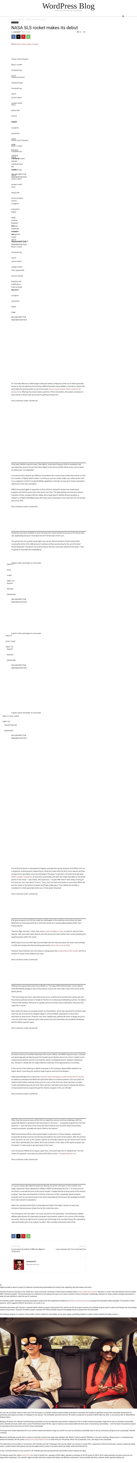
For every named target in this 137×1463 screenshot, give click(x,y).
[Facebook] (13, 37)
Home (13, 19)
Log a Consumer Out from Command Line (71, 1249)
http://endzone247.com (32, 1264)
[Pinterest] (23, 37)
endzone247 (16, 32)
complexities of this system (68, 951)
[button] (123, 17)
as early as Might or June (53, 931)
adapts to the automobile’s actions (37, 1439)
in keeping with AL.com (67, 1154)
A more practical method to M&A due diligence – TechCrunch (28, 1250)
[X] (18, 37)
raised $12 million (28, 1455)
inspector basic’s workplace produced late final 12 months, (62, 1077)
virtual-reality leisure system (87, 1292)
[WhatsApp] (28, 37)
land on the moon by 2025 (60, 945)
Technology (20, 19)
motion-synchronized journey (79, 1301)
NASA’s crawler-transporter (21, 877)
